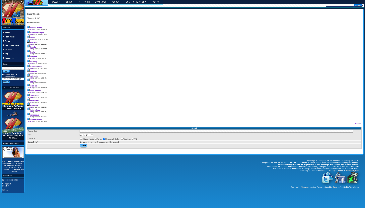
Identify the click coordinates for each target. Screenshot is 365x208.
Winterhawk (305, 187)
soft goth (33, 76)
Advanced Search (9, 75)
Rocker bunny (36, 28)
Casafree (336, 187)
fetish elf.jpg (35, 110)
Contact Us (9, 58)
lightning (33, 71)
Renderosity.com (352, 171)
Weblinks (8, 50)
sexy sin (33, 86)
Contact (156, 2)
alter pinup (34, 96)
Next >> (358, 124)
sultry (32, 37)
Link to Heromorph (136, 2)
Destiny (33, 47)
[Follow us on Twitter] (328, 183)
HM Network (10, 37)
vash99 (30, 29)
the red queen (35, 67)
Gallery (56, 2)
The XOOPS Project (329, 171)
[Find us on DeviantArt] (353, 183)
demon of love (36, 120)
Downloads (100, 2)
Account (116, 2)
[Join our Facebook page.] (340, 183)
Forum (7, 41)
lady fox (33, 57)
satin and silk (35, 91)
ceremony (34, 100)
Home (7, 33)
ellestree (33, 42)
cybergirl (34, 105)
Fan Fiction (84, 2)
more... (5, 190)
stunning (33, 62)
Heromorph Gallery (13, 45)
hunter (33, 52)
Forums (68, 2)
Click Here (6, 161)
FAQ (6, 54)
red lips (33, 81)
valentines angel (37, 33)
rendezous (34, 115)
